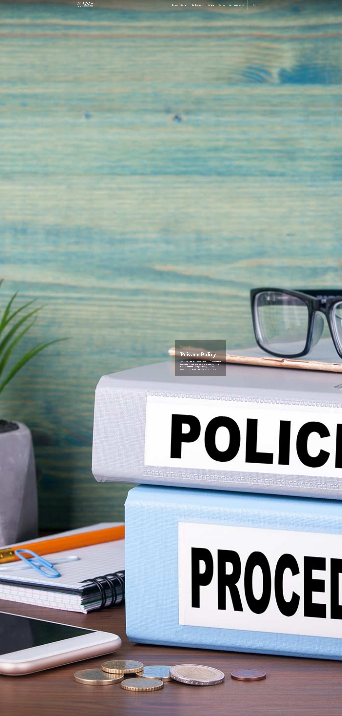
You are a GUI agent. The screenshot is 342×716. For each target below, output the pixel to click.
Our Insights (210, 5)
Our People (222, 5)
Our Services (196, 5)
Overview (175, 5)
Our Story (184, 5)
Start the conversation (236, 5)
